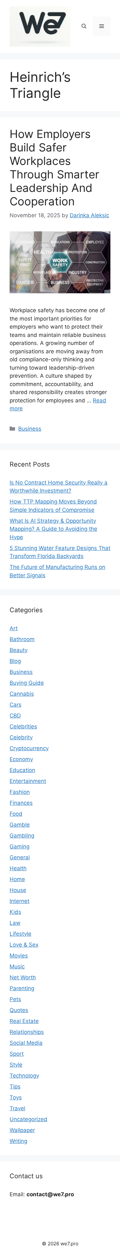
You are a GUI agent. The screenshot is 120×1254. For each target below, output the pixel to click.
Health (18, 868)
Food (16, 814)
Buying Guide (27, 683)
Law (15, 923)
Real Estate (24, 1021)
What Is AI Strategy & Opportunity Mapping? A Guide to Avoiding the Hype (53, 529)
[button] (84, 26)
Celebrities (23, 726)
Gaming (19, 846)
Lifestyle (20, 934)
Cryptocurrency (29, 748)
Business (29, 428)
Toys (16, 1097)
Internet (19, 901)
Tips (15, 1086)
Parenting (22, 988)
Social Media (26, 1043)
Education (22, 770)
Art (14, 628)
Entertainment (28, 781)
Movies (19, 955)
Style (16, 1064)
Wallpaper (22, 1130)
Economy (21, 759)
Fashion (20, 792)
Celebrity (21, 737)
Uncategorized (28, 1119)
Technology (24, 1075)
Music (17, 966)
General (20, 857)
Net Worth (23, 977)
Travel (17, 1108)
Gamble (20, 824)
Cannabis (22, 694)
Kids (15, 912)
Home (17, 879)
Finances (21, 803)
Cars (15, 704)
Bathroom (22, 639)
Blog (15, 661)
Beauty (19, 650)
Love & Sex (24, 944)
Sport (17, 1054)
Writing (18, 1141)
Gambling (22, 835)
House (18, 890)
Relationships (27, 1032)
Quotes (19, 1010)
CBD (15, 715)
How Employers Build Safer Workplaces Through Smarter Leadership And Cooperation (54, 167)
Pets (15, 999)
